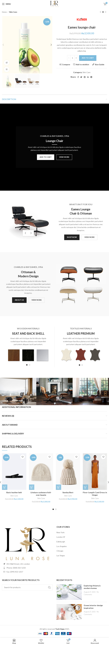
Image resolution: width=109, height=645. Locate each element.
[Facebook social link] (78, 77)
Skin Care (13, 12)
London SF (60, 537)
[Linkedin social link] (88, 77)
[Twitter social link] (81, 77)
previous (25, 233)
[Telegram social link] (91, 77)
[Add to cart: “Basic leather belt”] (4, 487)
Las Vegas (60, 555)
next (31, 233)
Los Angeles (61, 546)
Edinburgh (60, 541)
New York (60, 532)
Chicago (59, 551)
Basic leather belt (14, 492)
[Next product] (105, 12)
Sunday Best (67, 492)
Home (4, 12)
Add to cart (88, 58)
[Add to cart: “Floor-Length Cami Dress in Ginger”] (85, 487)
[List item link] (27, 567)
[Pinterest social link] (84, 77)
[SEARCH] (49, 587)
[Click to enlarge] (6, 69)
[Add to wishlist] (22, 457)
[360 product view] (6, 62)
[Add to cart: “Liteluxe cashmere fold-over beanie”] (31, 487)
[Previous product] (100, 12)
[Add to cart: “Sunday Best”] (58, 487)
